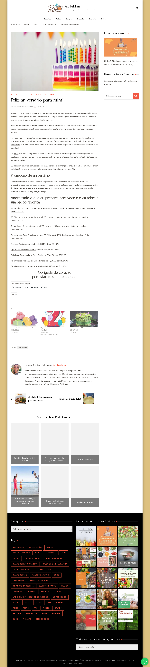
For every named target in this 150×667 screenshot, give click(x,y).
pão (36, 608)
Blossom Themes (127, 660)
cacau (16, 558)
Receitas (47, 19)
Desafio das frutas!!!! (85, 502)
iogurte (45, 591)
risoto (46, 608)
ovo (49, 602)
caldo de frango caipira (25, 564)
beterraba (50, 553)
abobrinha (18, 547)
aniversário (23, 347)
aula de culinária (21, 553)
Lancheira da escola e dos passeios (30, 597)
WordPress (81, 663)
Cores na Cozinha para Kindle (24, 244)
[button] (86, 536)
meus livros (53, 185)
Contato (92, 19)
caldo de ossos (43, 569)
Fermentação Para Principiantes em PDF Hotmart (33, 235)
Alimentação (35, 547)
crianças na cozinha (23, 586)
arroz (50, 547)
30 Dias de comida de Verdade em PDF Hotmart (32, 217)
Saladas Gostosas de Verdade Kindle (27, 266)
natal (28, 602)
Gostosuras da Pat (85, 459)
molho (16, 602)
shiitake (17, 613)
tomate (27, 619)
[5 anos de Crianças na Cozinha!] (24, 319)
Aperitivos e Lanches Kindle (23, 249)
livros (16, 153)
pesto (26, 608)
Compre (69, 19)
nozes (39, 602)
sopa (44, 613)
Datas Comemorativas (19, 95)
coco (56, 575)
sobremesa (31, 613)
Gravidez (31, 591)
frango (65, 586)
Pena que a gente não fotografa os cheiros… (54, 459)
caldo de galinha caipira (54, 564)
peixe (15, 608)
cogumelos (18, 580)
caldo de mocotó (21, 569)
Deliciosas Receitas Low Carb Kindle (27, 255)
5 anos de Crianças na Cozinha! (22, 328)
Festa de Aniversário (39, 95)
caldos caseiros (40, 575)
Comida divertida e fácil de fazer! (24, 459)
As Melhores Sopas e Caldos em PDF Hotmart (32, 226)
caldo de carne (32, 558)
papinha (60, 602)
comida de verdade (38, 580)
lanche (57, 591)
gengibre (17, 591)
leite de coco (59, 597)
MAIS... (53, 95)
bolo (63, 553)
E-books (80, 19)
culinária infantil (47, 586)
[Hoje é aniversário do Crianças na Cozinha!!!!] (54, 319)
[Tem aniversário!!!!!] (84, 319)
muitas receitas (42, 138)
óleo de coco (42, 619)
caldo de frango (53, 558)
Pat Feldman (73, 6)
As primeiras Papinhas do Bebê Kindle (28, 260)
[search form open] (137, 8)
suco (15, 619)
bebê (37, 553)
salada (58, 608)
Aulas (58, 19)
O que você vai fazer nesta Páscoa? (54, 502)
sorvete (56, 613)
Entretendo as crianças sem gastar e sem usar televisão (24, 501)
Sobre (103, 19)
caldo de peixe (20, 575)
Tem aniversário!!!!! (76, 328)
